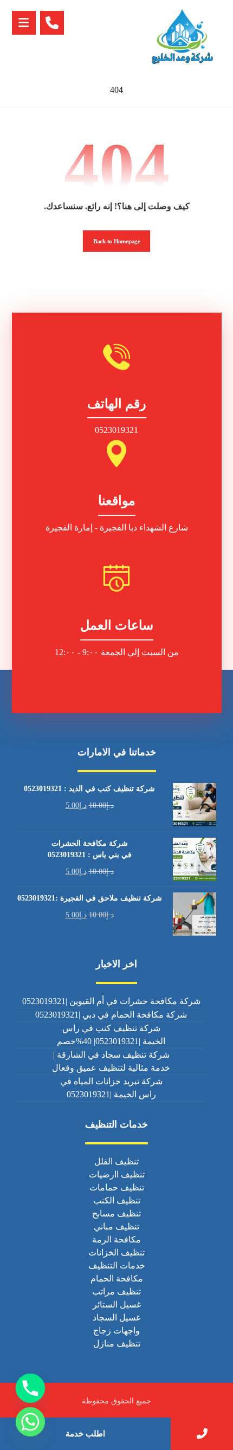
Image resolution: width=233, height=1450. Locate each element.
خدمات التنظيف (116, 1265)
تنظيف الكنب (116, 1200)
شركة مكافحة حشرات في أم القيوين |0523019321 (111, 1001)
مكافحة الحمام (116, 1278)
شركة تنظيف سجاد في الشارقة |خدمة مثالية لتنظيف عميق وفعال (111, 1061)
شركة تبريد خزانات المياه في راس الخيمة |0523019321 (111, 1088)
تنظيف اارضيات (117, 1174)
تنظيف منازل (116, 1343)
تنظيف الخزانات (116, 1252)
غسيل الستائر (117, 1304)
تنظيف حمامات (116, 1187)
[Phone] (30, 1388)
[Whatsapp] (30, 1421)
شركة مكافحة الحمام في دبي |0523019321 (111, 1014)
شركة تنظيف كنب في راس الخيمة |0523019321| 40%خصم (111, 1035)
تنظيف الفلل (116, 1161)
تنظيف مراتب (116, 1291)
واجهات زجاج (116, 1330)
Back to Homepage (116, 240)
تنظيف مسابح (116, 1213)
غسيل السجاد (116, 1317)
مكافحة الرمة (116, 1239)
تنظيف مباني (116, 1226)
